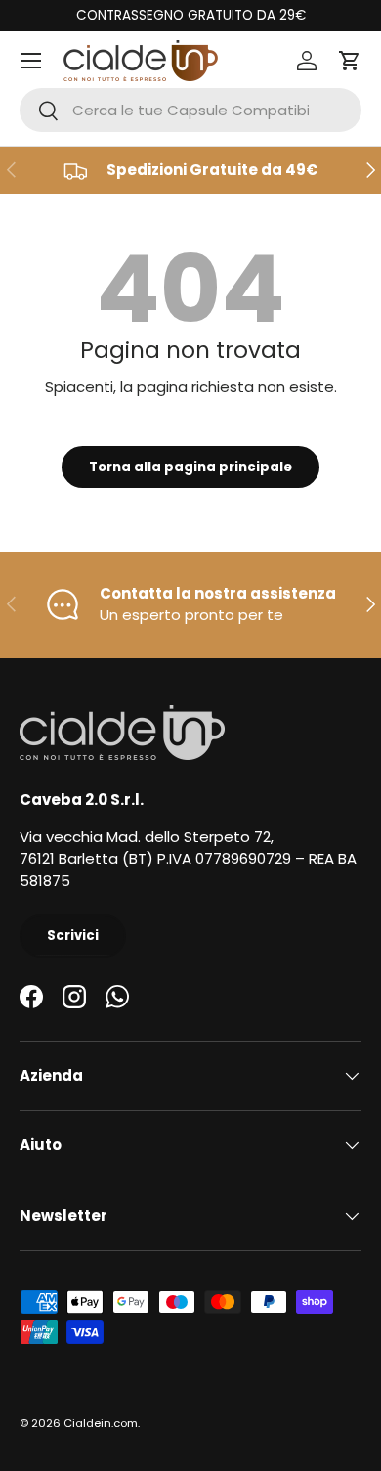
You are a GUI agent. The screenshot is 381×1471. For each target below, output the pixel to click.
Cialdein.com (101, 1423)
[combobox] (190, 110)
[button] (349, 60)
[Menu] (31, 60)
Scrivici (73, 935)
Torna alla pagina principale (190, 467)
